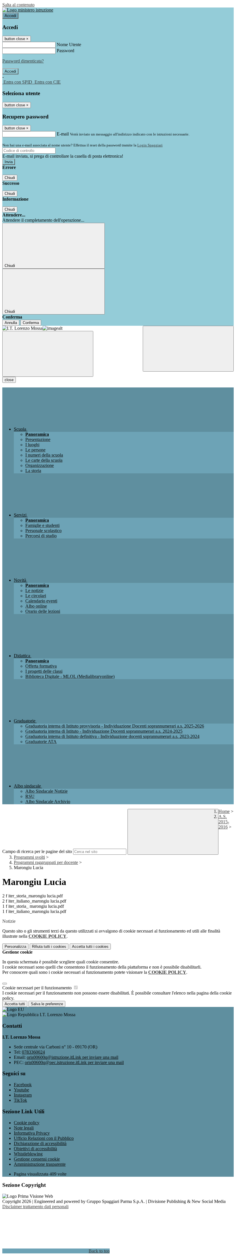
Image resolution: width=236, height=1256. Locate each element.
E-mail (63, 133)
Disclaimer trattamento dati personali (35, 1206)
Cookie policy (26, 1122)
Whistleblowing (28, 1153)
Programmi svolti (29, 857)
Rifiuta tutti (49, 946)
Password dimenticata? (23, 61)
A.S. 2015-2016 (223, 821)
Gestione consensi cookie (37, 1159)
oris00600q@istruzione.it (72, 1057)
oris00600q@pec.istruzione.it (74, 1062)
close (9, 380)
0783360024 (33, 1052)
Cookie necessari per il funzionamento (37, 987)
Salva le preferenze (47, 1004)
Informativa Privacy (32, 1133)
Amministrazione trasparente (40, 1164)
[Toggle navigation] (47, 354)
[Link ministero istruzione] (27, 9)
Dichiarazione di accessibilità (40, 1143)
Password (65, 50)
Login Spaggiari (150, 145)
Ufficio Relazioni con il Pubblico (44, 1138)
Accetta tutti (90, 946)
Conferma (31, 323)
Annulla (11, 323)
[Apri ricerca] (188, 349)
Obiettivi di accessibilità (35, 1148)
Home (224, 811)
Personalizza (15, 946)
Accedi (10, 16)
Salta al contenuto (18, 4)
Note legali (24, 1127)
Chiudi (10, 178)
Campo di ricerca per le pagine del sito (37, 851)
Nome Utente (69, 44)
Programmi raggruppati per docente (46, 862)
